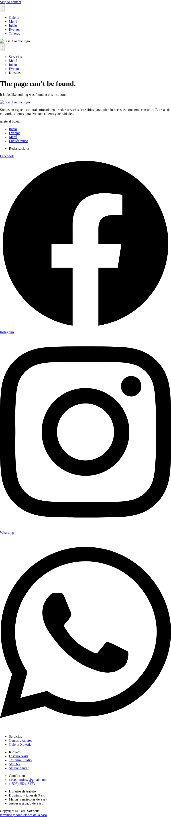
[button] (10, 121)
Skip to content (10, 2)
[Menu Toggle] (2, 8)
